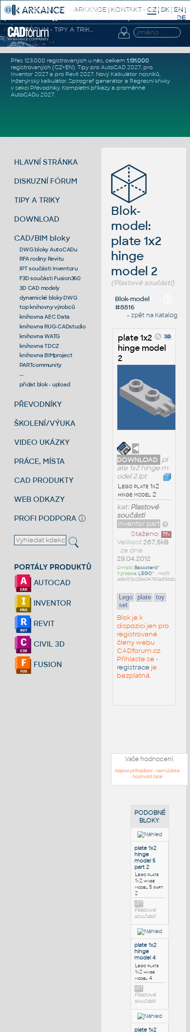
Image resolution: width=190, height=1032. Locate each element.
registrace (133, 667)
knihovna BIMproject (45, 355)
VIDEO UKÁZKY (42, 442)
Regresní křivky (150, 80)
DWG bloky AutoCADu (48, 249)
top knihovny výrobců (47, 307)
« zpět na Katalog (152, 315)
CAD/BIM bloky (42, 238)
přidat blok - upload (44, 384)
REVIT (43, 623)
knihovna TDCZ (39, 346)
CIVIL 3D (48, 644)
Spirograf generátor (96, 80)
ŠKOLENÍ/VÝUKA (45, 423)
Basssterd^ (147, 568)
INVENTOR (51, 603)
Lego (126, 597)
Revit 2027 (79, 74)
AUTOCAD (51, 582)
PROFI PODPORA (45, 518)
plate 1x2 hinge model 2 (142, 348)
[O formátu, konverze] (165, 523)
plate (144, 597)
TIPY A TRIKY (37, 200)
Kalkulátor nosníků (135, 74)
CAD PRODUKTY (44, 480)
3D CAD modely (39, 288)
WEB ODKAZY (39, 499)
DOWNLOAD (36, 219)
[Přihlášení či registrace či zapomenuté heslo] (124, 38)
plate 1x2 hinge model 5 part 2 (145, 857)
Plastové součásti (138, 511)
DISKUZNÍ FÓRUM (45, 181)
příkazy (100, 87)
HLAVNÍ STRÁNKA (46, 162)
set (123, 605)
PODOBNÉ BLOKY (150, 816)
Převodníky (44, 87)
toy (160, 597)
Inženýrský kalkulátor (38, 80)
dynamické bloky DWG (48, 297)
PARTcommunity (40, 365)
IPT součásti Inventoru (48, 268)
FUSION (47, 664)
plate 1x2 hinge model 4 (145, 951)
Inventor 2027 (29, 74)
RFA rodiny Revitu (41, 258)
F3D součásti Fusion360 (49, 278)
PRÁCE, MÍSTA (39, 461)
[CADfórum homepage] (28, 39)
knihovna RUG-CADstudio (52, 326)
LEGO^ (146, 573)
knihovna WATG (39, 336)
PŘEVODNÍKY (38, 404)
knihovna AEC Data (44, 316)
